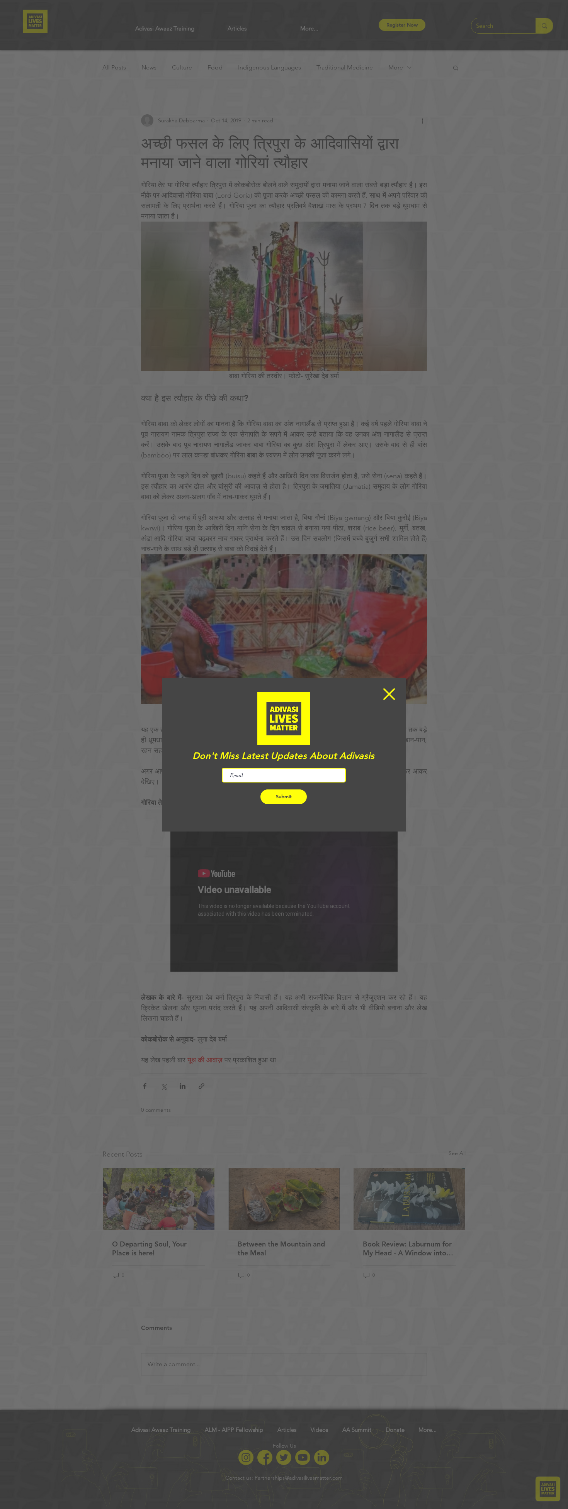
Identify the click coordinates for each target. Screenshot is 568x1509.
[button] (389, 694)
